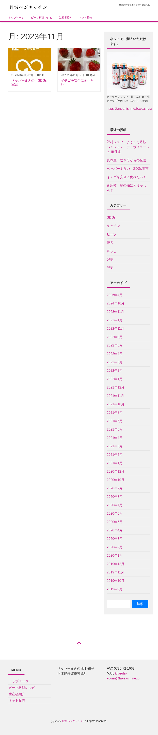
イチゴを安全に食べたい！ (126, 177)
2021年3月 (115, 446)
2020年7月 (115, 505)
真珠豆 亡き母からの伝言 (126, 160)
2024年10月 (115, 303)
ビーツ (112, 234)
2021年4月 (115, 438)
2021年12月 (115, 387)
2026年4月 (115, 295)
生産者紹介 (65, 17)
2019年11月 (115, 572)
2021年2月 (115, 454)
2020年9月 (115, 488)
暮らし (112, 251)
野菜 (110, 268)
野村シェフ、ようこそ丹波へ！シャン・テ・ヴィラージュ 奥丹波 (128, 147)
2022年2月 (115, 370)
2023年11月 (115, 311)
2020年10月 (115, 480)
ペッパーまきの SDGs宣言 (128, 168)
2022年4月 (115, 354)
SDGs (111, 217)
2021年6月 (115, 421)
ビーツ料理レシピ (41, 17)
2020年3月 (115, 538)
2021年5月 (115, 429)
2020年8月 (115, 496)
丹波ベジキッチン (72, 720)
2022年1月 (115, 379)
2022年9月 (115, 337)
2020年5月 (115, 522)
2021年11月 (115, 396)
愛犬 (110, 242)
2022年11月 (115, 328)
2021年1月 (115, 463)
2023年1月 (115, 320)
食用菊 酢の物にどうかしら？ (126, 188)
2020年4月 (115, 530)
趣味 (110, 259)
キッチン (113, 226)
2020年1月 (115, 555)
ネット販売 (85, 17)
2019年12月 (115, 564)
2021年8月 (115, 412)
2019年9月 (115, 589)
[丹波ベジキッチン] (28, 7)
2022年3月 (115, 362)
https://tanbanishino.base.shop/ (129, 108)
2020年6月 (115, 513)
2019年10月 (115, 580)
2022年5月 (115, 345)
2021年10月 (115, 404)
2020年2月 (115, 547)
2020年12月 (115, 471)
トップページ (16, 17)
